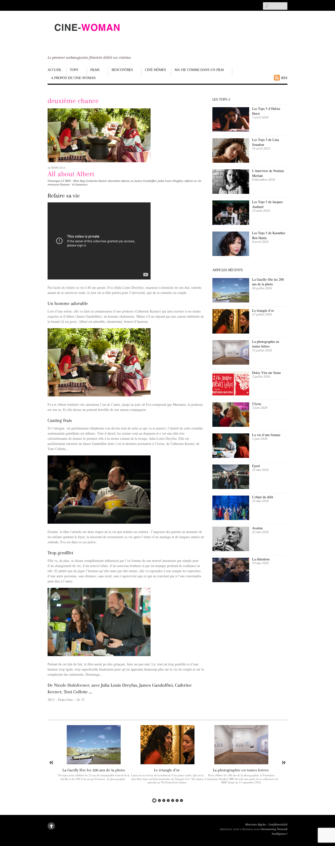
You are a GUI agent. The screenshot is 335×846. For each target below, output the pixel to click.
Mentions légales (255, 824)
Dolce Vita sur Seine (266, 372)
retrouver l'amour (59, 184)
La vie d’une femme (266, 434)
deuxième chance (118, 181)
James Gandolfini (146, 181)
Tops (74, 70)
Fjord (256, 466)
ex (132, 181)
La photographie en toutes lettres (265, 344)
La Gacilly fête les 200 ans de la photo (268, 282)
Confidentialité (278, 824)
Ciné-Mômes (155, 70)
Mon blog (79, 181)
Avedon (258, 528)
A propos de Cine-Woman (73, 78)
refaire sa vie (192, 181)
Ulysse (256, 403)
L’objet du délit (262, 497)
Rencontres (122, 70)
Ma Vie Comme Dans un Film (199, 70)
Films (95, 70)
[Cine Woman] (87, 35)
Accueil (54, 70)
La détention (261, 559)
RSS (284, 77)
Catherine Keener (96, 181)
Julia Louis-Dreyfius (170, 181)
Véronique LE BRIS (59, 181)
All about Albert (71, 174)
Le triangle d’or (263, 310)
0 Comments (80, 184)
